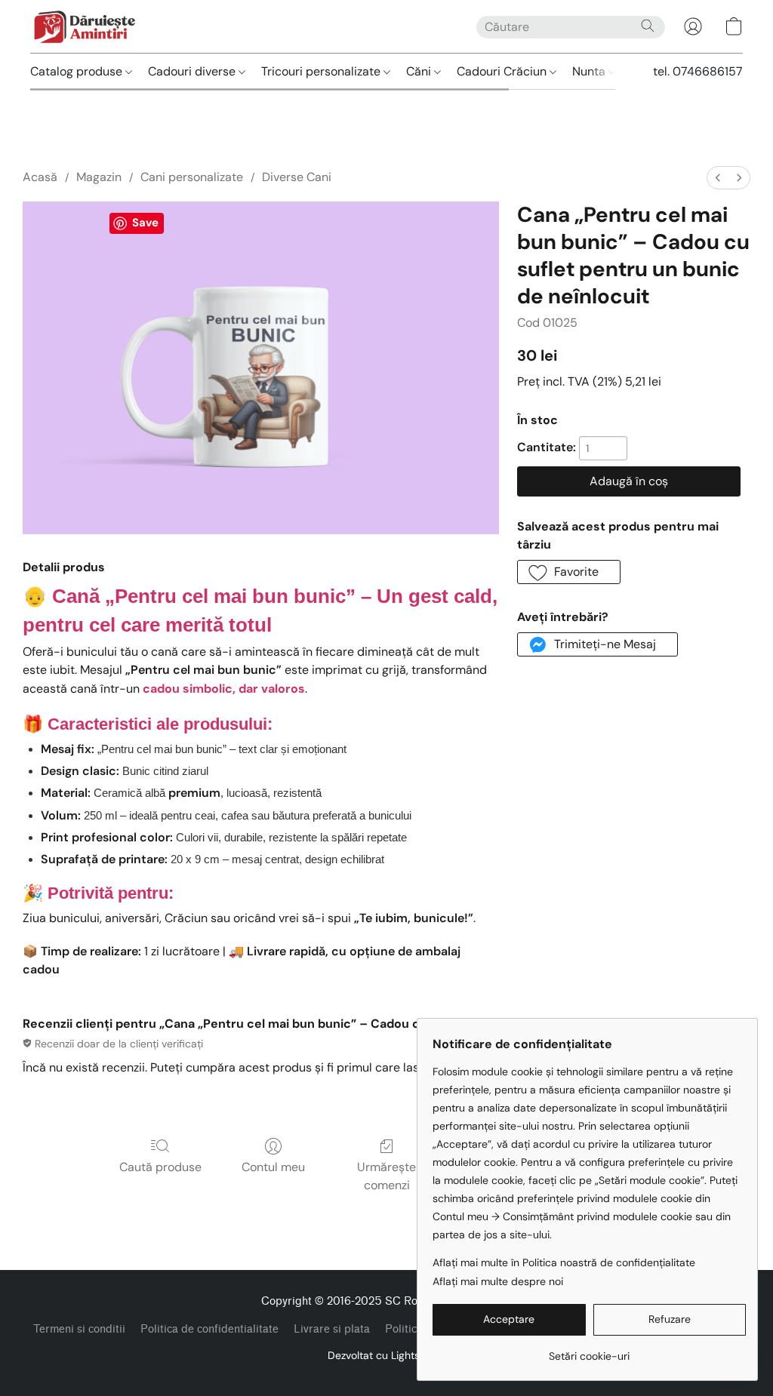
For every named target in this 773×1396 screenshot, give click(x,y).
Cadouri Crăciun (503, 71)
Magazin (99, 177)
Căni (420, 71)
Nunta (590, 71)
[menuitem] (717, 178)
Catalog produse (77, 71)
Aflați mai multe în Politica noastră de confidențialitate (564, 1262)
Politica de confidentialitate (209, 1329)
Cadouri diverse (193, 71)
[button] (84, 26)
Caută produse (160, 1167)
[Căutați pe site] (647, 25)
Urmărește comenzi (386, 1176)
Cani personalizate (191, 177)
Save (145, 222)
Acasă (40, 177)
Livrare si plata (332, 1329)
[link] (589, 1350)
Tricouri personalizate (322, 71)
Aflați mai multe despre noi (498, 1281)
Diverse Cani (296, 177)
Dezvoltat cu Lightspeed (386, 1355)
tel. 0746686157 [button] (698, 71)
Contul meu (273, 1167)
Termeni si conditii (79, 1329)
